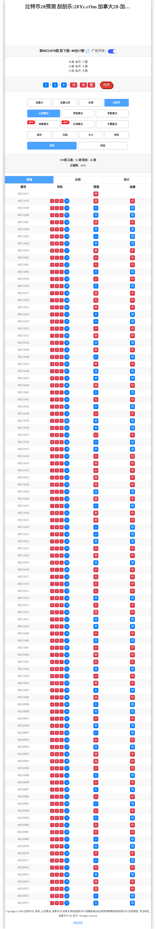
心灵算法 (44, 113)
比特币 (116, 102)
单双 (116, 135)
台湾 (90, 102)
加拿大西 (65, 102)
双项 (52, 145)
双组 (102, 145)
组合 (39, 135)
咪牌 (106, 85)
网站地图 (78, 922)
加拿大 (39, 102)
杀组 (65, 135)
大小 (90, 135)
